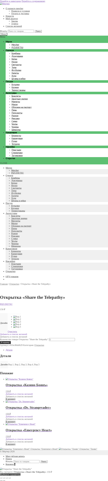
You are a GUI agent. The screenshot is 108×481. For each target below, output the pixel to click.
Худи (13, 198)
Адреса (14, 23)
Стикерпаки (17, 266)
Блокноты (16, 251)
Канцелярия (11, 248)
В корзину (5, 342)
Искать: (3, 31)
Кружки (15, 208)
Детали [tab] (9, 350)
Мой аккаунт (12, 18)
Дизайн (3, 323)
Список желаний (14, 26)
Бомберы (15, 178)
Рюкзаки (15, 236)
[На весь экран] (4, 477)
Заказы (14, 21)
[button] (13, 334)
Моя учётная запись (15, 456)
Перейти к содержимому (33, 1)
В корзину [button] (10, 399)
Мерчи (9, 168)
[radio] (17, 316)
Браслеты (15, 216)
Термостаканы (18, 211)
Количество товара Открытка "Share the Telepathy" (24, 339)
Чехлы (14, 241)
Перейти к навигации (10, 1)
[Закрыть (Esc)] (9, 477)
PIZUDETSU (17, 173)
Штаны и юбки (18, 200)
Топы (13, 190)
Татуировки (17, 269)
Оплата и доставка (20, 13)
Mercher (15, 170)
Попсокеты (16, 231)
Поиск (38, 31)
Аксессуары (11, 213)
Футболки (16, 193)
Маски (14, 223)
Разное (14, 233)
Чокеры (15, 243)
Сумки (14, 238)
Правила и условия (20, 11)
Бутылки (15, 206)
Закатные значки (19, 218)
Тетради (15, 259)
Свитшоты (16, 188)
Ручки (14, 256)
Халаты (15, 195)
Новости (10, 16)
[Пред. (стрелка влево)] (1, 480)
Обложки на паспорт (21, 226)
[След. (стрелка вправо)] (4, 480)
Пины (14, 228)
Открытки (10, 271)
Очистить (12, 331)
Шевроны (16, 246)
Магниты (15, 221)
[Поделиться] (7, 477)
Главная (4, 284)
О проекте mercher (14, 8)
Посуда (9, 203)
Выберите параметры (10, 474)
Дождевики (16, 180)
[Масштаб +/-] (1, 477)
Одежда (9, 175)
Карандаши (16, 253)
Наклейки (10, 261)
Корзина (10, 464)
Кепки (14, 183)
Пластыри (16, 264)
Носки (14, 185)
